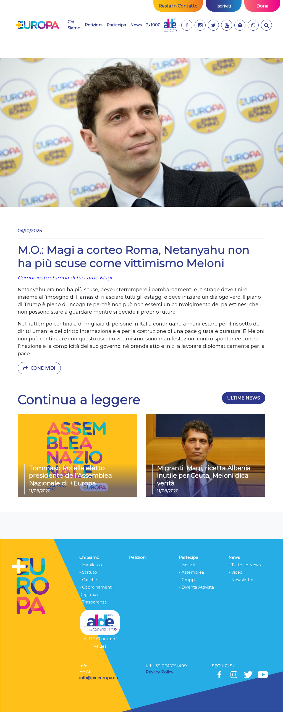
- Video (236, 572)
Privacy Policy (160, 671)
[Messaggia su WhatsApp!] (253, 25)
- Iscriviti (187, 564)
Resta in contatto (178, 6)
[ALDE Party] (170, 25)
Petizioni (93, 24)
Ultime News (243, 398)
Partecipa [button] (116, 24)
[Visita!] (186, 25)
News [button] (136, 24)
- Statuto (88, 572)
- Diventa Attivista (196, 587)
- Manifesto (90, 564)
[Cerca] (266, 25)
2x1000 (153, 24)
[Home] (37, 25)
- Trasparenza (93, 602)
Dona (262, 6)
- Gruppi (187, 579)
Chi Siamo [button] (74, 24)
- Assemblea (191, 572)
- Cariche (88, 579)
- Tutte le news (245, 564)
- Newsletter (241, 579)
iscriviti (223, 6)
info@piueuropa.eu (98, 677)
